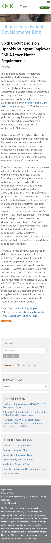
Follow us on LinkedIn (35, 365)
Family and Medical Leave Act (28, 312)
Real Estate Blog (11, 474)
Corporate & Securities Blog (17, 455)
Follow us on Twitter (29, 365)
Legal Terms (6, 490)
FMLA (4, 316)
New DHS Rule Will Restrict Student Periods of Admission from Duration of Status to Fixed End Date (23, 423)
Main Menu (48, 2)
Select (7, 386)
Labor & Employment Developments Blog (24, 469)
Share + (7, 321)
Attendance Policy (18, 308)
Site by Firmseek (8, 503)
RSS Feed (18, 365)
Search (44, 8)
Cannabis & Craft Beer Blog (17, 446)
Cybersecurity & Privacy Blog (18, 460)
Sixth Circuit (30, 316)
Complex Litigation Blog (15, 450)
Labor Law (15, 316)
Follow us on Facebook (24, 365)
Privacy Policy (7, 493)
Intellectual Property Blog (16, 464)
